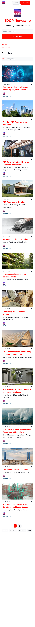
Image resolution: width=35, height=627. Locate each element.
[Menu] (32, 2)
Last (29, 530)
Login (16, 2)
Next (21, 530)
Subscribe (25, 2)
